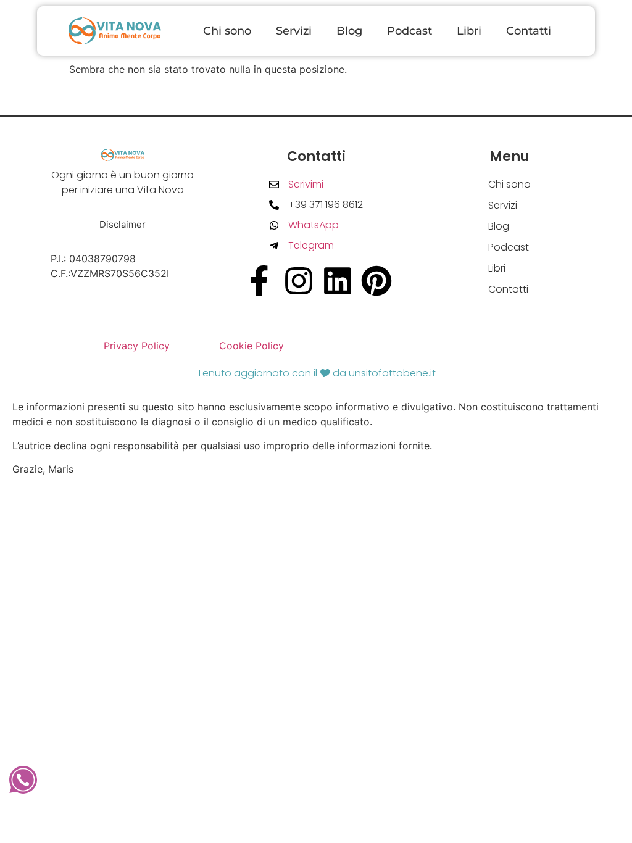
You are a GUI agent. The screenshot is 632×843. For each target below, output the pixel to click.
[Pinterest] (376, 280)
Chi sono (227, 31)
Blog (349, 31)
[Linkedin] (337, 280)
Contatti (528, 31)
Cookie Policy (251, 345)
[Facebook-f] (259, 280)
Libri (469, 31)
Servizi (294, 31)
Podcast (409, 31)
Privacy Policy (137, 345)
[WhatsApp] (23, 780)
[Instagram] (298, 280)
